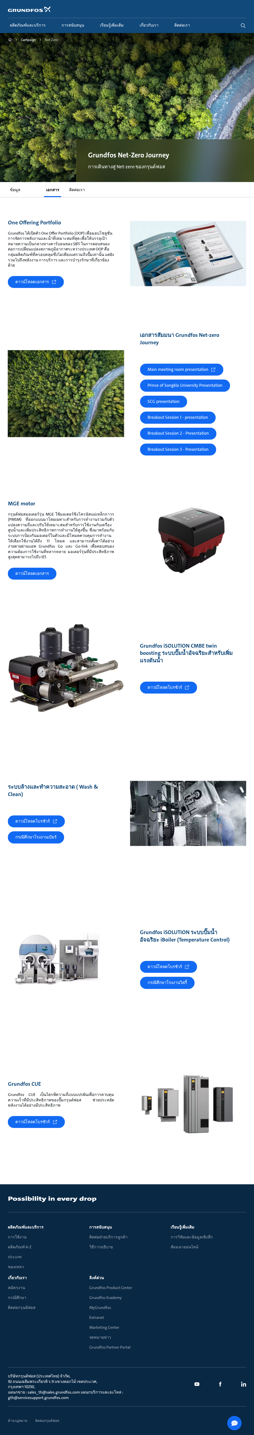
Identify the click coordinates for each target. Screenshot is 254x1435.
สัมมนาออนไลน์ (184, 1247)
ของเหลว (16, 1266)
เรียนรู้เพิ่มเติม (182, 1227)
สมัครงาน (16, 1287)
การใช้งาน (17, 1237)
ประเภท (15, 1257)
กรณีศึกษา (17, 1297)
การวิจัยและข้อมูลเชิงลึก (192, 1237)
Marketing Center (104, 1327)
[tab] (33, 186)
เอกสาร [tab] (52, 189)
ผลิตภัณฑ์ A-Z (20, 1247)
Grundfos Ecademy (105, 1297)
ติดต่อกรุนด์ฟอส (21, 1307)
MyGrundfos (100, 1307)
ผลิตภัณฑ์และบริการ (26, 1227)
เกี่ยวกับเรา (17, 1277)
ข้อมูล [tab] (15, 189)
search (243, 25)
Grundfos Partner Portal (109, 1347)
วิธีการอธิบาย (101, 1247)
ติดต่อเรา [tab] (77, 189)
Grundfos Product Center (110, 1287)
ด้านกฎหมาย (17, 1420)
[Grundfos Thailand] (10, 40)
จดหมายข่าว (100, 1337)
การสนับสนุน (100, 1227)
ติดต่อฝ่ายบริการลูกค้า (108, 1237)
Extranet (96, 1317)
